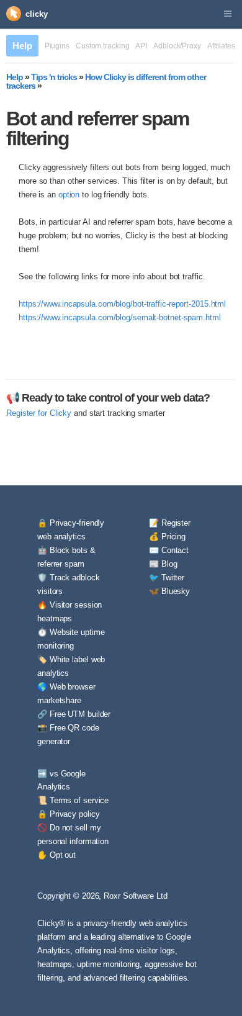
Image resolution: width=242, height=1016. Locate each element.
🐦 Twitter (166, 577)
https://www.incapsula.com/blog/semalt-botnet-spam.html (120, 317)
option (68, 194)
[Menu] (228, 14)
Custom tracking (103, 46)
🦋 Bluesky (169, 591)
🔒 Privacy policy (68, 814)
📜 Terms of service (73, 800)
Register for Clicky (38, 413)
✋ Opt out (56, 855)
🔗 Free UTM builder (73, 714)
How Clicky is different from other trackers (106, 81)
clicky (36, 14)
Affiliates (221, 46)
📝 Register (169, 523)
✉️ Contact (169, 550)
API (141, 46)
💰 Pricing (167, 536)
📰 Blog (163, 564)
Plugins (57, 46)
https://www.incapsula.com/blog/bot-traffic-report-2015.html (122, 303)
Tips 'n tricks (54, 77)
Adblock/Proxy (177, 46)
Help (22, 45)
